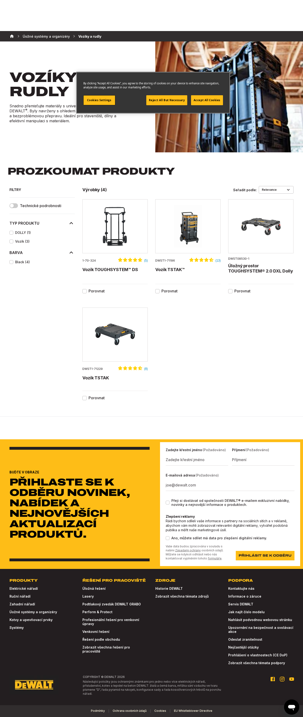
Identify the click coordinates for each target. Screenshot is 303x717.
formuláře (215, 558)
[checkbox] (11, 233)
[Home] (11, 36)
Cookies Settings (99, 100)
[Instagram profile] (282, 679)
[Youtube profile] (291, 679)
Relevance (269, 189)
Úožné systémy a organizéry (46, 36)
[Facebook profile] (272, 679)
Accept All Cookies (207, 100)
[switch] (13, 205)
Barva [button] (16, 252)
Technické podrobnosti (40, 206)
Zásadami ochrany (188, 550)
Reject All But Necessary (167, 100)
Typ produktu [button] (24, 223)
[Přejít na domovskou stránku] (34, 684)
